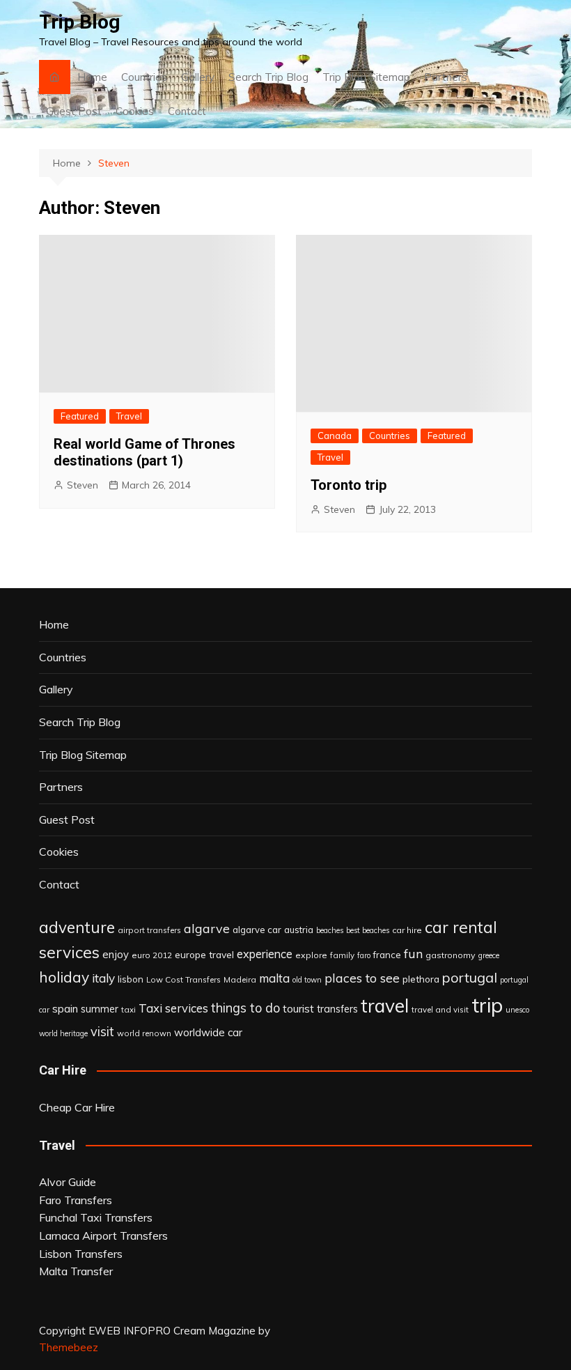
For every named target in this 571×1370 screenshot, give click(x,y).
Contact (187, 111)
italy (103, 978)
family (342, 955)
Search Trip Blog (268, 77)
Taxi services (173, 1008)
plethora (420, 979)
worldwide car (208, 1032)
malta (274, 978)
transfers (337, 1009)
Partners (445, 77)
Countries (144, 77)
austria (298, 929)
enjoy (115, 954)
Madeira (240, 979)
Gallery (197, 77)
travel (385, 1005)
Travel (129, 416)
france (387, 954)
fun (413, 953)
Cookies (135, 111)
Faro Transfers (75, 1200)
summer (99, 1009)
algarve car (257, 929)
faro (363, 955)
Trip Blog (79, 21)
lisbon (130, 979)
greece (488, 955)
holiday (64, 977)
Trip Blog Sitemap (366, 77)
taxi (128, 1009)
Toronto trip (348, 485)
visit (102, 1032)
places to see (362, 977)
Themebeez (68, 1347)
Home (92, 77)
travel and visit (440, 1009)
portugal (469, 977)
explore (311, 955)
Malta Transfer (76, 1271)
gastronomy (450, 955)
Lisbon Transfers (81, 1254)
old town (307, 980)
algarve (207, 928)
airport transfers (149, 930)
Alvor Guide (67, 1182)
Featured (80, 416)
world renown (144, 1033)
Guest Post (74, 111)
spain (65, 1008)
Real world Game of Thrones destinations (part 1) (144, 452)
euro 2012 (152, 955)
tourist (298, 1008)
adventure (77, 927)
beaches (329, 930)
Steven (82, 485)
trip (487, 1004)
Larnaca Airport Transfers (103, 1235)
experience (264, 954)
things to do (245, 1008)
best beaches (367, 930)
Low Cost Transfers (183, 979)
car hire (407, 930)
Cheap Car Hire (77, 1107)
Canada (335, 435)
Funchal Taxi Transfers (95, 1217)
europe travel (204, 954)
